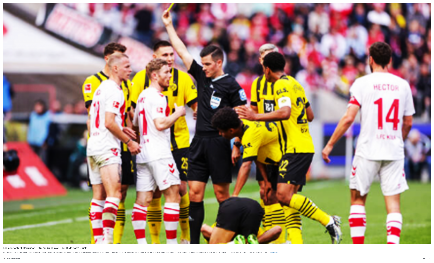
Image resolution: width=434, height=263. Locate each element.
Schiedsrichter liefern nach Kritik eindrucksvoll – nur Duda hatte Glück (45, 248)
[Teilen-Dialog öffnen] (429, 258)
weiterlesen (274, 252)
